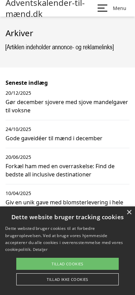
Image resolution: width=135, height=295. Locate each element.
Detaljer (40, 249)
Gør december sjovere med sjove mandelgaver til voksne (67, 106)
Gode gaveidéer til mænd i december (54, 138)
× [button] (129, 212)
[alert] (67, 250)
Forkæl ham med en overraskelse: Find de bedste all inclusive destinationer (60, 170)
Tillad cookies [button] (67, 263)
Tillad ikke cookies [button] (67, 279)
